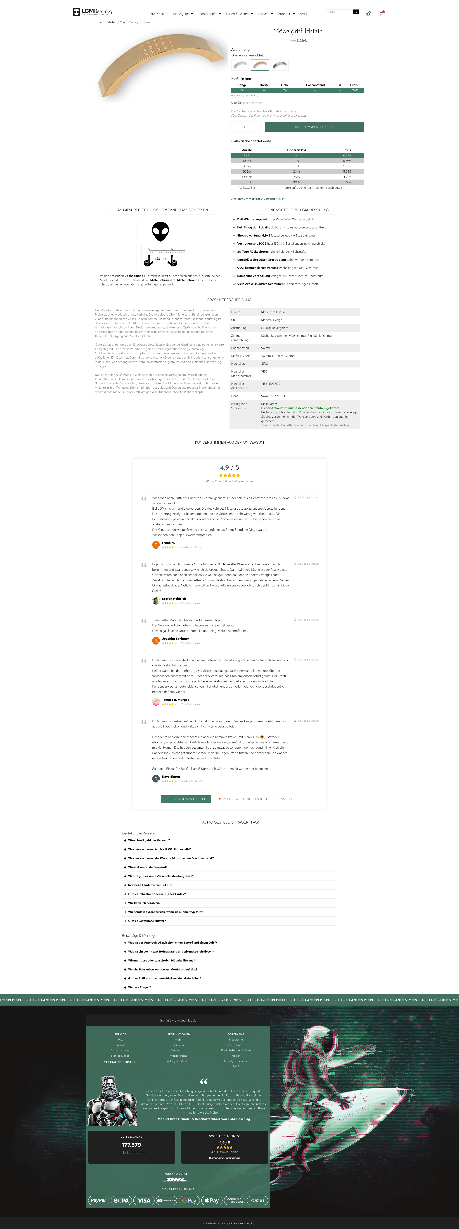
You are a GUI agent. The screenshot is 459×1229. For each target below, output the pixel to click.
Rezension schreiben (188, 799)
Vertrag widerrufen (120, 1062)
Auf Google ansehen (308, 497)
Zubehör (284, 14)
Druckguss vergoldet (247, 55)
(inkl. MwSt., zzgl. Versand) (244, 95)
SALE (304, 14)
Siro (122, 22)
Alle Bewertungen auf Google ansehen (258, 799)
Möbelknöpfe (207, 14)
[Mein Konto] (368, 13)
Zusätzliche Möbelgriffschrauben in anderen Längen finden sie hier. (305, 425)
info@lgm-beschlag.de (327, 188)
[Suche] (356, 11)
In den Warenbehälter (314, 127)
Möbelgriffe (181, 14)
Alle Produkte (159, 14)
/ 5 (224, 1147)
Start (100, 22)
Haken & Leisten (237, 14)
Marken (263, 14)
